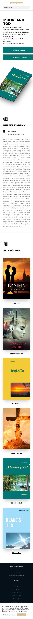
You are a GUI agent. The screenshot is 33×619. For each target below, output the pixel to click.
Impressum (16, 572)
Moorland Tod (16, 503)
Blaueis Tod (16, 553)
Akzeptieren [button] (21, 615)
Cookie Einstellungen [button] (9, 615)
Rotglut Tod (16, 403)
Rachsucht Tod (16, 453)
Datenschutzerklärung (16, 575)
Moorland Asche (16, 353)
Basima (16, 303)
